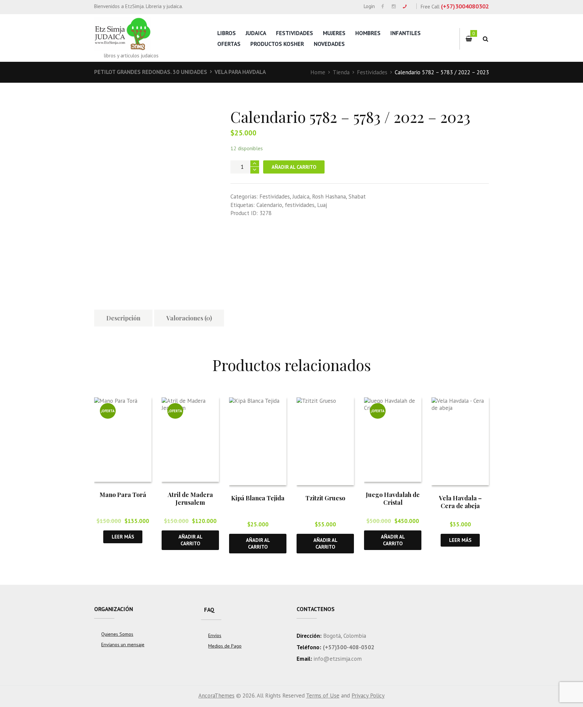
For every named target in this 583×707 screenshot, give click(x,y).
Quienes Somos (117, 634)
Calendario (269, 205)
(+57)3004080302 (465, 6)
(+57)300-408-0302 (348, 647)
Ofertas (229, 44)
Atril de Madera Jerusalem (190, 498)
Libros (226, 33)
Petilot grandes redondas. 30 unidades (150, 72)
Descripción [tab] (123, 318)
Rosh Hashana (329, 196)
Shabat (357, 196)
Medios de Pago (225, 646)
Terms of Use (322, 695)
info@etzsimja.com (337, 658)
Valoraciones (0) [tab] (189, 318)
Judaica (256, 33)
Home (317, 72)
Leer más (123, 536)
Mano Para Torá (123, 495)
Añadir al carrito (294, 167)
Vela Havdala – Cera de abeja (460, 502)
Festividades (294, 33)
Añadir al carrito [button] (190, 539)
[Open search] (485, 39)
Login (369, 6)
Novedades (329, 44)
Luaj (322, 205)
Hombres (368, 33)
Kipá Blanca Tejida (257, 498)
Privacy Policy (368, 695)
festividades (299, 205)
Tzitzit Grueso (325, 498)
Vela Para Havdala (240, 72)
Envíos (214, 635)
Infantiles (405, 33)
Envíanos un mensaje (122, 644)
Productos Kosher (277, 44)
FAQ (209, 609)
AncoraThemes (216, 695)
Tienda (341, 72)
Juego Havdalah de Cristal (393, 498)
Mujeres (334, 33)
